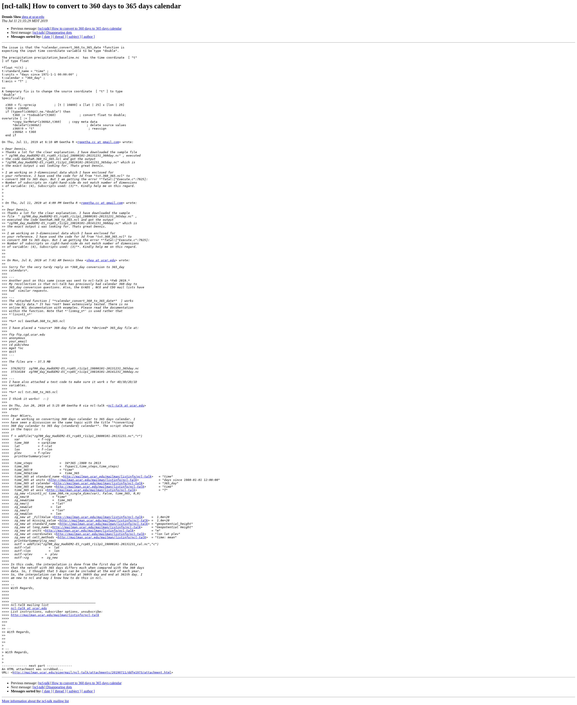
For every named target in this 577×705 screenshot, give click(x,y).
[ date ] (47, 37)
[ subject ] (74, 37)
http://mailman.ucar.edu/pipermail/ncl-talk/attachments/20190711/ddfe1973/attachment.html (92, 672)
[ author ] (88, 37)
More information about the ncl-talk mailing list (35, 701)
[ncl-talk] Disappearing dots (52, 32)
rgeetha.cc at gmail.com (98, 142)
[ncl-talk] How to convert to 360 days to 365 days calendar (79, 28)
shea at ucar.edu (33, 17)
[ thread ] (59, 37)
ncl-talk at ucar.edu (126, 405)
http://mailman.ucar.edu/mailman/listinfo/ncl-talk (107, 476)
